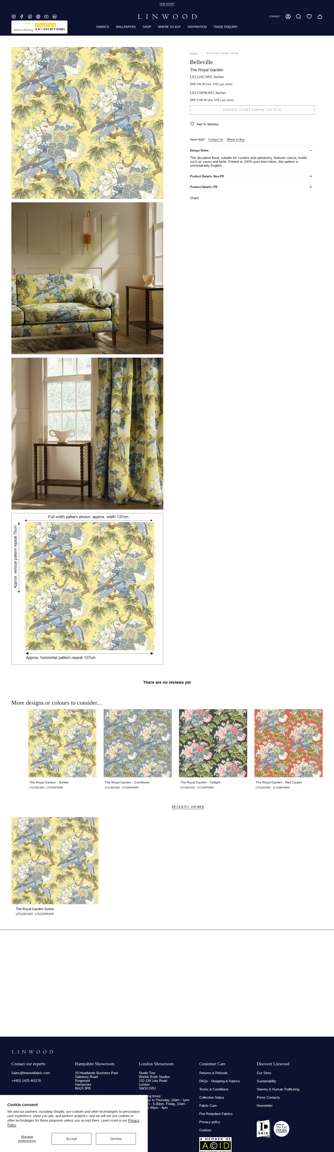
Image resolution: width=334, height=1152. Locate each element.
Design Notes (199, 150)
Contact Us (215, 139)
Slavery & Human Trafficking (278, 1089)
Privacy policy (209, 1122)
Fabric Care (208, 1105)
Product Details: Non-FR (207, 176)
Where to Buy (236, 139)
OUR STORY (167, 3)
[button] (298, 16)
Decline (116, 1139)
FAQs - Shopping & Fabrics (219, 1081)
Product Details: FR (203, 187)
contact (274, 16)
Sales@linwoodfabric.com (30, 1073)
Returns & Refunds (213, 1073)
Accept (71, 1139)
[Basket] (320, 16)
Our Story (264, 1073)
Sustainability (266, 1081)
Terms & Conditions (213, 1089)
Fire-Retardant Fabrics (216, 1114)
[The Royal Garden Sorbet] (55, 860)
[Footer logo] (32, 1052)
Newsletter (265, 1105)
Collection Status (211, 1097)
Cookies (205, 1130)
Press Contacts (268, 1097)
